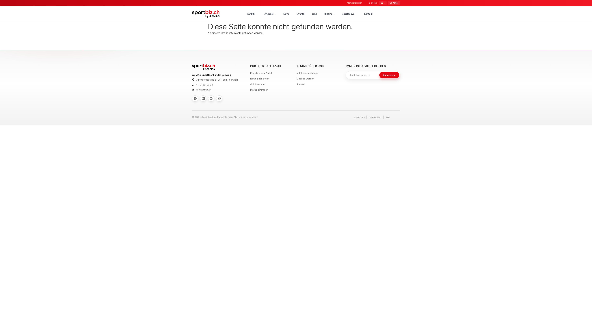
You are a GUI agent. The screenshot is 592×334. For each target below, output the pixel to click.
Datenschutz (375, 117)
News (286, 14)
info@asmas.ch (203, 89)
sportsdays (348, 14)
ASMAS (251, 14)
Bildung (328, 14)
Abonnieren (389, 75)
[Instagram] (211, 98)
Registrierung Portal (261, 73)
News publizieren (259, 78)
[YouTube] (219, 98)
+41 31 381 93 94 (204, 84)
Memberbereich (354, 3)
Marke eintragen (259, 89)
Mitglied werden (305, 78)
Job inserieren (258, 84)
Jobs (314, 14)
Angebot (269, 14)
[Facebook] (195, 98)
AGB (388, 117)
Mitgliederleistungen (308, 73)
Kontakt (368, 14)
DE (382, 3)
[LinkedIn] (203, 98)
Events (300, 14)
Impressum (359, 117)
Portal (395, 3)
